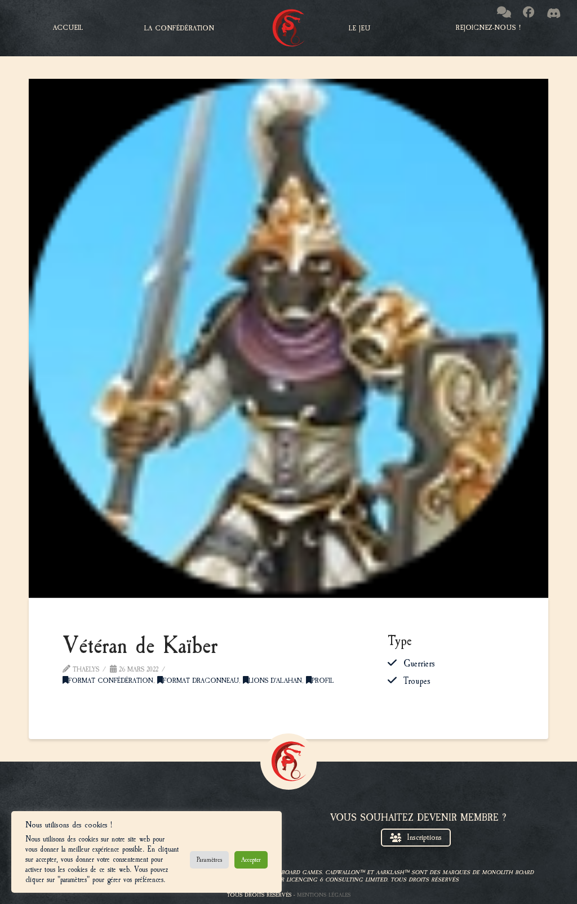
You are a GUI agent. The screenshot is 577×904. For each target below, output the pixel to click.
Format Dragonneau (201, 680)
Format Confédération (110, 680)
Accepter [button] (251, 859)
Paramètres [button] (209, 859)
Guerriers (419, 663)
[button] (179, 28)
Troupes (416, 681)
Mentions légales (323, 894)
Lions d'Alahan (275, 680)
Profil (323, 680)
